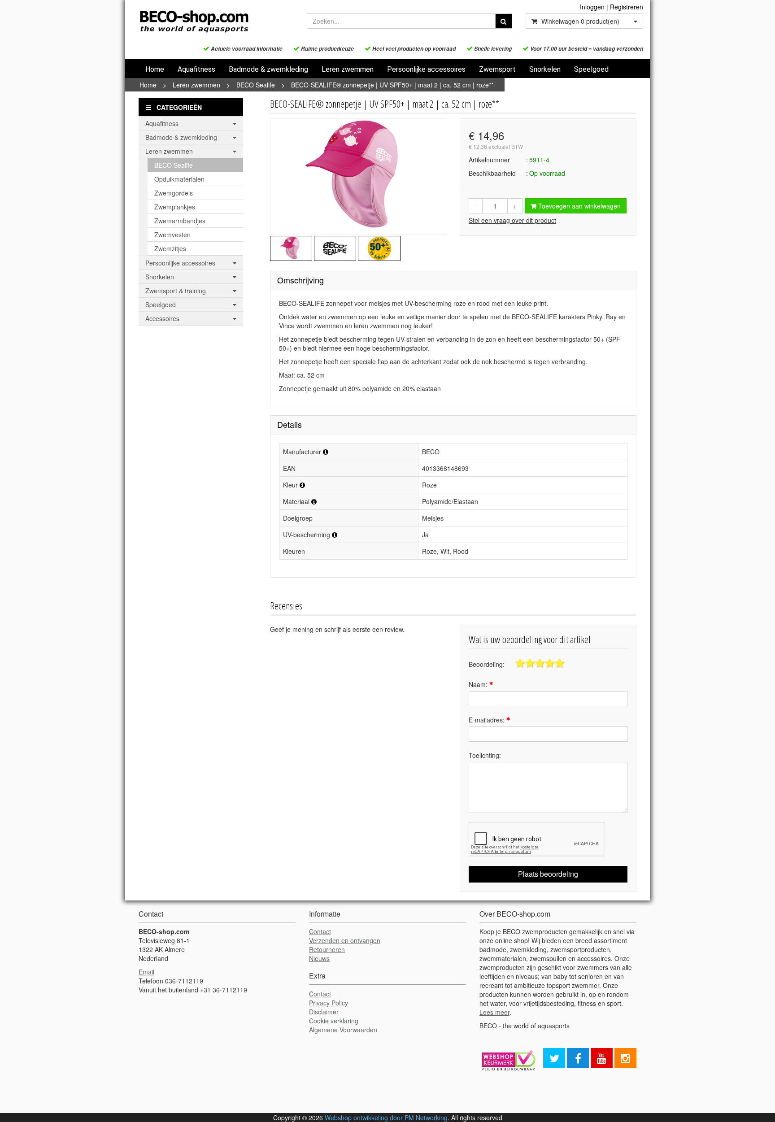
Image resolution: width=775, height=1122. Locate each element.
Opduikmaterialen (179, 178)
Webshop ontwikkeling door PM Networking (386, 1117)
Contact (320, 931)
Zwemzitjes (170, 248)
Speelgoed (591, 69)
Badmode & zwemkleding (268, 69)
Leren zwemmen (348, 69)
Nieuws (319, 958)
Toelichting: (485, 755)
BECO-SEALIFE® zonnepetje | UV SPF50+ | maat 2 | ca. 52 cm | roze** (392, 84)
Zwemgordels (173, 192)
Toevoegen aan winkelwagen (578, 205)
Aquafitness (196, 69)
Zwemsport (497, 69)
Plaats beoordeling (548, 874)
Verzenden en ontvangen (344, 940)
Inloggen (592, 6)
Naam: (479, 684)
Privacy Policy (328, 1002)
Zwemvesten (172, 234)
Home (154, 69)
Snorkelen (545, 69)
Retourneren (327, 949)
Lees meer (494, 1012)
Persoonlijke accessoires (426, 69)
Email (146, 971)
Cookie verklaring (333, 1020)
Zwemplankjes (174, 206)
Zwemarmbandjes (179, 220)
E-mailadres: (487, 719)
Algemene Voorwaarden (343, 1029)
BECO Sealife (255, 84)
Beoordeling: (487, 664)
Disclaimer (324, 1011)
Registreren (626, 6)
